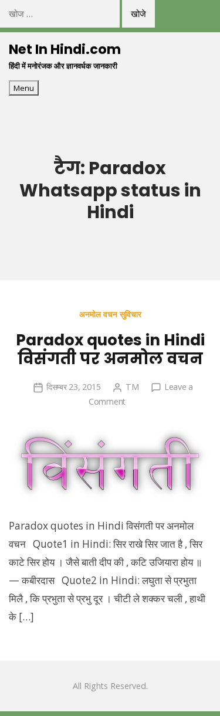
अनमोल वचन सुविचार (110, 314)
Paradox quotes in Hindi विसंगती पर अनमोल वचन (110, 349)
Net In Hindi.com (65, 49)
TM (132, 386)
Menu (23, 88)
